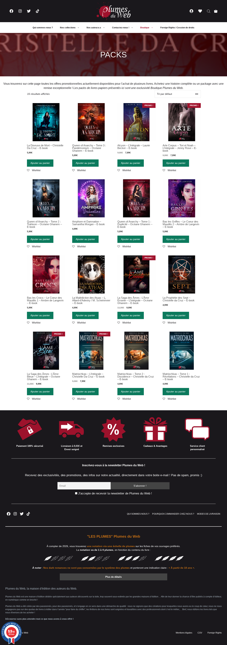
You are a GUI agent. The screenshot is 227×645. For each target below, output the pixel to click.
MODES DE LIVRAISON (208, 514)
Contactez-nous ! (120, 27)
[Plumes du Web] (113, 11)
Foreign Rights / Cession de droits (177, 27)
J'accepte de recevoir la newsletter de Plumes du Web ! (114, 493)
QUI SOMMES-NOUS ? (138, 514)
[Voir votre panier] (216, 11)
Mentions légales (184, 633)
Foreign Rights (214, 633)
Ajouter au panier (40, 163)
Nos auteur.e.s (94, 27)
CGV (200, 633)
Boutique (144, 27)
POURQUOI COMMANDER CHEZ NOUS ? (173, 514)
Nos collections (68, 27)
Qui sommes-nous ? (43, 27)
